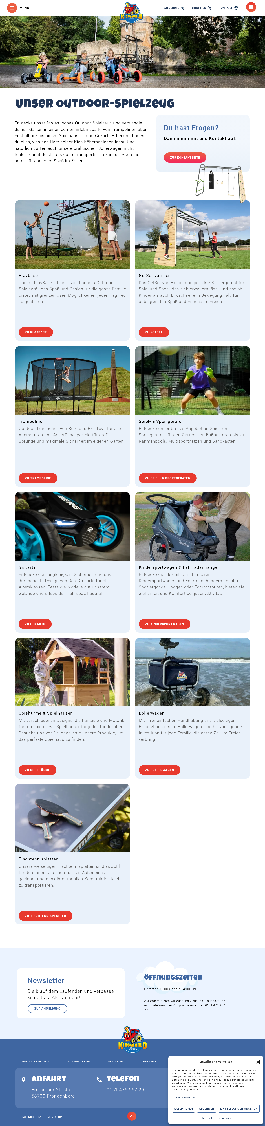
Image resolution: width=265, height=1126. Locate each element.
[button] (258, 1062)
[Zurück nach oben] (131, 1116)
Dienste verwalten (185, 1097)
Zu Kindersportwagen (164, 624)
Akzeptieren (183, 1108)
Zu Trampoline (38, 478)
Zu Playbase (36, 332)
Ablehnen (206, 1108)
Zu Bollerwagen (159, 770)
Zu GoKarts (35, 624)
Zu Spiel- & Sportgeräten (167, 478)
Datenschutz (209, 1118)
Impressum (225, 1118)
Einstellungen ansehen (239, 1108)
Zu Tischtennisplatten (45, 916)
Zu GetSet (154, 332)
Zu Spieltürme (37, 770)
